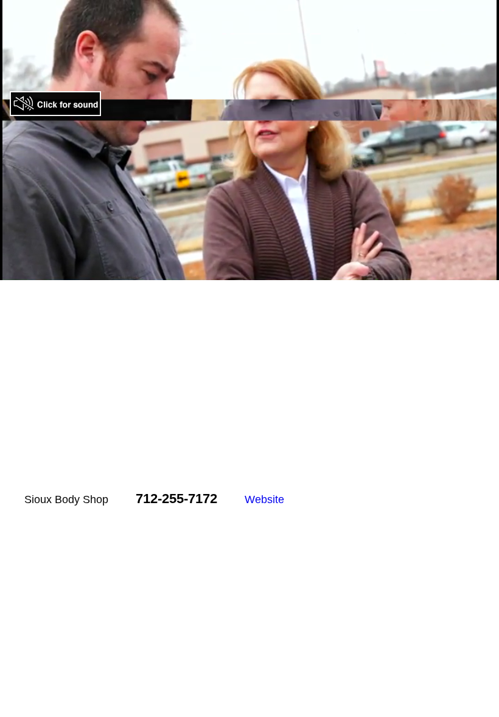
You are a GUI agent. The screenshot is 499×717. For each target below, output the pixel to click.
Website (264, 499)
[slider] (236, 271)
